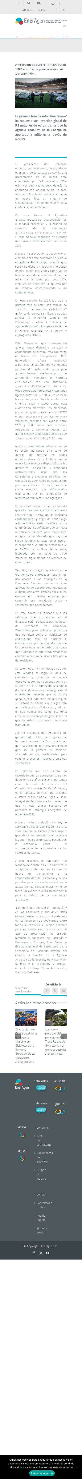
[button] (18, 1036)
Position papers (41, 1218)
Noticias (27, 991)
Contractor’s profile (41, 1205)
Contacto (41, 1127)
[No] (77, 1467)
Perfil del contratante (41, 1140)
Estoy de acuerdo (42, 1473)
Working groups (41, 1230)
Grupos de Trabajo (41, 1174)
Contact (41, 1194)
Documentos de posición (41, 1157)
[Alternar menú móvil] (65, 27)
